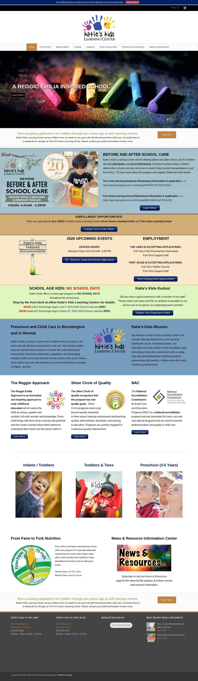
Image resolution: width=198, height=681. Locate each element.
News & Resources (159, 47)
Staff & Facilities (108, 47)
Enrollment (62, 47)
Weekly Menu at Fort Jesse (68, 575)
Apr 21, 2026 (162, 638)
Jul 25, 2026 (161, 630)
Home (31, 47)
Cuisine (77, 47)
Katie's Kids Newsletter (121, 625)
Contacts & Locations (133, 47)
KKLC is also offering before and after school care (170, 625)
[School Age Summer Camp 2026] (150, 637)
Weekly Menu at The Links (68, 571)
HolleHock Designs (65, 675)
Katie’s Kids (45, 47)
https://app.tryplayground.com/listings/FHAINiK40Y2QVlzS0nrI (137, 185)
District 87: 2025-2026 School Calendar (81, 311)
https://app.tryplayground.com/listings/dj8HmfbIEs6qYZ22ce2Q (137, 200)
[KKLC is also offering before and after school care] (150, 626)
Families (90, 47)
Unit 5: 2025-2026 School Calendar (79, 307)
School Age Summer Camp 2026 (171, 635)
